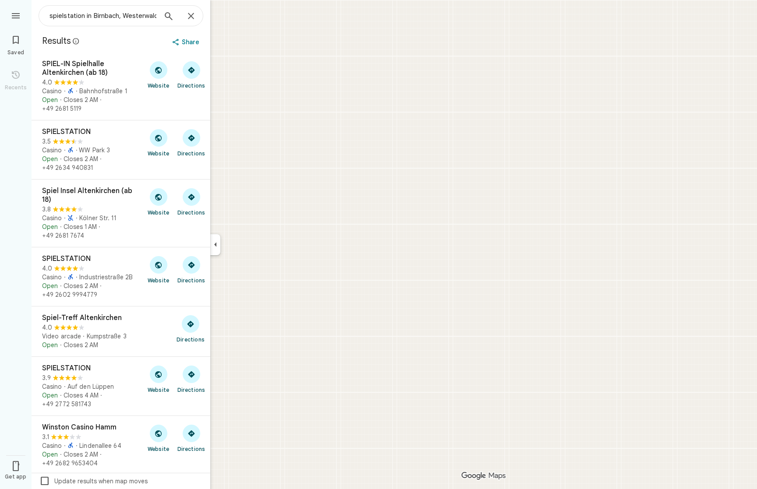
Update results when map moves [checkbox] (93, 481)
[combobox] (103, 16)
